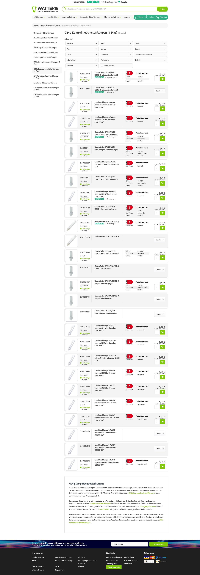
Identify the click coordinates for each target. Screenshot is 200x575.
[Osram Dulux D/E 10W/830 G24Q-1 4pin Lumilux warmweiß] (71, 256)
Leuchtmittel (104, 509)
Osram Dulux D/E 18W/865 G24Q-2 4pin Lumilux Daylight (107, 282)
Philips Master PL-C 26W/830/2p (107, 236)
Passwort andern (131, 560)
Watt (68, 49)
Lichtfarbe (104, 54)
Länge (137, 43)
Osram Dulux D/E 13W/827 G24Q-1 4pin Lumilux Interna (107, 267)
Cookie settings (38, 557)
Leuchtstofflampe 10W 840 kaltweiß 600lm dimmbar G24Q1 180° (107, 358)
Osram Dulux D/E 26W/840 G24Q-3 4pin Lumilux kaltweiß (106, 88)
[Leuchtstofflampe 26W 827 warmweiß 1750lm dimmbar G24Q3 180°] (71, 434)
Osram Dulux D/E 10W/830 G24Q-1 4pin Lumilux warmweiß (107, 252)
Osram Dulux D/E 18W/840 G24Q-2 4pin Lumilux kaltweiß (106, 73)
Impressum (59, 570)
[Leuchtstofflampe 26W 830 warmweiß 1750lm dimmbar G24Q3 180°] (71, 449)
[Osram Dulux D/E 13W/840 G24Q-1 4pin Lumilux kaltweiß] (71, 136)
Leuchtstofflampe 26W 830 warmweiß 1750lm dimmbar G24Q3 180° (105, 447)
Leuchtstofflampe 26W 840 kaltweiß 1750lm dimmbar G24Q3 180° (105, 119)
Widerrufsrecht (38, 570)
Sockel (137, 49)
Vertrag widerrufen (114, 567)
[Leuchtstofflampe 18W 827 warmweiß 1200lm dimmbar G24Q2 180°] (71, 405)
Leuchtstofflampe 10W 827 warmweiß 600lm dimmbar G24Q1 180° (105, 328)
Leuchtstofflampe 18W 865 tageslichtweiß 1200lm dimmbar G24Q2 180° (107, 417)
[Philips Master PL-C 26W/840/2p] (71, 226)
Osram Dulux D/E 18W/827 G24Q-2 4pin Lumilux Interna (107, 297)
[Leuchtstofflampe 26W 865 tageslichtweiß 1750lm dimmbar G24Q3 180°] (71, 464)
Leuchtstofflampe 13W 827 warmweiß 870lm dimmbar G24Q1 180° (105, 373)
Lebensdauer (71, 60)
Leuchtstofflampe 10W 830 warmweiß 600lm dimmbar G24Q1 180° (105, 343)
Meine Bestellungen (114, 557)
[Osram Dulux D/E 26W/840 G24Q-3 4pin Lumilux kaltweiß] (71, 92)
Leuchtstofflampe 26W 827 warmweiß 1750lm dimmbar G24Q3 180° (105, 432)
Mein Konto (110, 553)
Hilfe (34, 560)
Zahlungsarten (111, 564)
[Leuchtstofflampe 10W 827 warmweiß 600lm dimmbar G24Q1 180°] (71, 330)
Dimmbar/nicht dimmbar (143, 54)
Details (158, 91)
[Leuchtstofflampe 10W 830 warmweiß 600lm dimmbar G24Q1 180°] (71, 345)
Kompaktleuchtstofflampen (100, 504)
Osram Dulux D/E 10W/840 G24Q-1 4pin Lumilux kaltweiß (106, 178)
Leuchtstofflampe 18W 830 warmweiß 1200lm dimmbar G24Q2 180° (105, 194)
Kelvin (69, 54)
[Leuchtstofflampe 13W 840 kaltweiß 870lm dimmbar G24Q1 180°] (71, 166)
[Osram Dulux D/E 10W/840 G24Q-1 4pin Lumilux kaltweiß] (71, 181)
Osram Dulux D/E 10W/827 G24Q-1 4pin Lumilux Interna (105, 208)
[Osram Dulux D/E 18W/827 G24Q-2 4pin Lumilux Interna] (71, 300)
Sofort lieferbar (109, 66)
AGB (57, 567)
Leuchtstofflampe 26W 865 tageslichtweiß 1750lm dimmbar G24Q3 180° (107, 462)
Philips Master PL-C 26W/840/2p (107, 221)
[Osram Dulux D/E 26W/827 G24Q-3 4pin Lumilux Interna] (71, 315)
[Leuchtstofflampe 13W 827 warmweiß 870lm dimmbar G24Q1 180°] (71, 375)
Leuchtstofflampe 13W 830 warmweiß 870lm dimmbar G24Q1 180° (105, 388)
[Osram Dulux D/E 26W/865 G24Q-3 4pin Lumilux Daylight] (71, 151)
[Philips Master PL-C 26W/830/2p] (71, 241)
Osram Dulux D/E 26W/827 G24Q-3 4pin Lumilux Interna (106, 312)
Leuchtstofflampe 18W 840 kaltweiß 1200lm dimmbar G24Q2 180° (105, 104)
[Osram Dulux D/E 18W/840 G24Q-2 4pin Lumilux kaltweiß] (71, 77)
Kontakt (81, 567)
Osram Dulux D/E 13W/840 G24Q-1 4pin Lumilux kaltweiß (106, 133)
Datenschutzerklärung (63, 560)
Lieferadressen (112, 560)
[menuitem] (47, 9)
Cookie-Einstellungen (63, 557)
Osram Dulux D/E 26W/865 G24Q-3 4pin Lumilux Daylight (106, 148)
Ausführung (105, 60)
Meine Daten (129, 557)
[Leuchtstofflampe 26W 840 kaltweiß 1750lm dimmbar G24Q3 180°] (71, 121)
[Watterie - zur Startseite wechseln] (45, 9)
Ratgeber (81, 557)
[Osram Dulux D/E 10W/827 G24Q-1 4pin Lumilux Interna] (71, 211)
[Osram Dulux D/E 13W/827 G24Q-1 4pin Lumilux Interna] (71, 270)
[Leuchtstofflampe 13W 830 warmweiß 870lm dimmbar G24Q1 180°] (71, 390)
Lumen (103, 49)
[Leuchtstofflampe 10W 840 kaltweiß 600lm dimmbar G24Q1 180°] (71, 360)
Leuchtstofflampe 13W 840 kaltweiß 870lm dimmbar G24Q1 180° (107, 164)
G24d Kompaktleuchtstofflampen (142, 493)
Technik (137, 60)
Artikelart (70, 66)
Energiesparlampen (148, 506)
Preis (102, 43)
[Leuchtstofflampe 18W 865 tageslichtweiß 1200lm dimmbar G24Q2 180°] (71, 419)
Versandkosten (38, 567)
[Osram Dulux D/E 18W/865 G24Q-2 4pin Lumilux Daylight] (71, 285)
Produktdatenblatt (142, 73)
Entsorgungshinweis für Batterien (87, 562)
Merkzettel (128, 564)
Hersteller (70, 43)
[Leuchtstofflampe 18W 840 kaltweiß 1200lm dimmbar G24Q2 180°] (71, 107)
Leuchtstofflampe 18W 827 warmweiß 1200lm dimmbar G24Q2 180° (105, 402)
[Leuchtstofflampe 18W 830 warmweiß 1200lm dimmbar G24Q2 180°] (71, 196)
